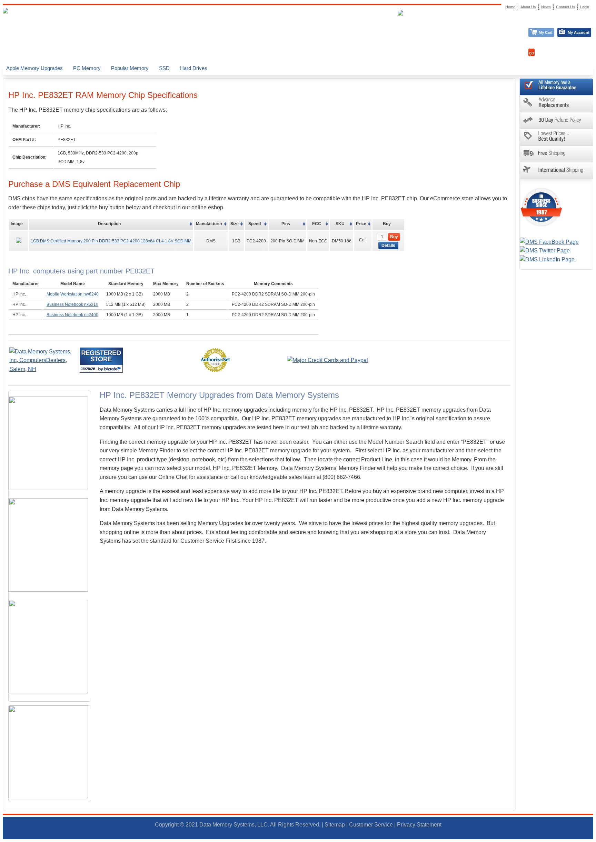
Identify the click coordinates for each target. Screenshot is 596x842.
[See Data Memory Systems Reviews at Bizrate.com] (101, 360)
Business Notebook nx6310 (72, 304)
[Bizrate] (113, 369)
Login (584, 7)
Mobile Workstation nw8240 (73, 294)
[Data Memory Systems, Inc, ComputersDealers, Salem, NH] (43, 369)
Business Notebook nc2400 (72, 314)
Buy (394, 236)
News (546, 7)
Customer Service (371, 825)
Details (388, 245)
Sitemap (335, 825)
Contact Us (565, 7)
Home (510, 7)
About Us (528, 7)
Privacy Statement (419, 825)
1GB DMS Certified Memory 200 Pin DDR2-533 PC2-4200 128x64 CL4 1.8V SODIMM (111, 241)
